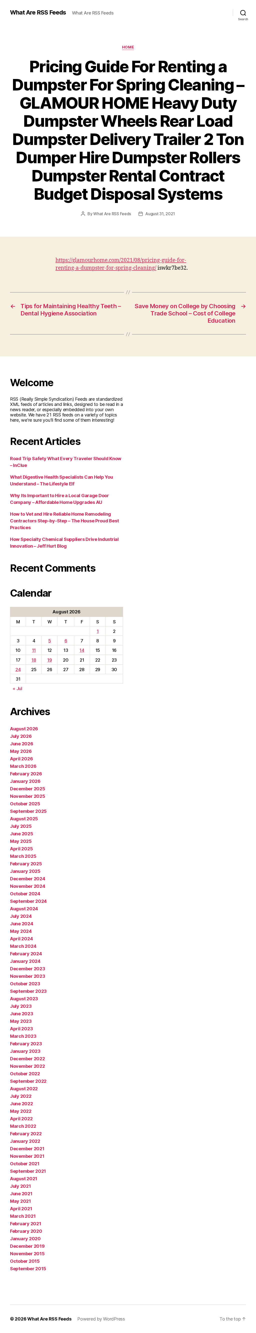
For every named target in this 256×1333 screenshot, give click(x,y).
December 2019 (27, 1246)
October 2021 (25, 1163)
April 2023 (21, 1028)
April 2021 (21, 1208)
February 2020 (26, 1231)
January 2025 (25, 871)
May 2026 (21, 751)
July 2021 (20, 1186)
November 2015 (27, 1253)
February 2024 (26, 953)
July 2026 (21, 736)
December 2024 (27, 878)
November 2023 (27, 976)
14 (82, 650)
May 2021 (20, 1201)
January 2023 (25, 1051)
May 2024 (21, 931)
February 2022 (26, 1133)
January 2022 (25, 1141)
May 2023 (21, 1021)
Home (128, 47)
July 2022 (21, 1096)
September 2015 (28, 1268)
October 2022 (25, 1073)
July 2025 (21, 826)
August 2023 (24, 998)
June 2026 (21, 743)
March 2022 (23, 1126)
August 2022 (24, 1088)
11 (34, 650)
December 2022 (27, 1058)
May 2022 (21, 1111)
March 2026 (23, 766)
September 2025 (28, 811)
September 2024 (28, 901)
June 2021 (21, 1193)
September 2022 (28, 1081)
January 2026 (25, 781)
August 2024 (24, 908)
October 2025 (25, 803)
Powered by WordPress (101, 1319)
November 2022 (27, 1066)
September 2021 (28, 1171)
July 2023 (21, 1006)
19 (49, 660)
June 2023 (21, 1013)
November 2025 (27, 796)
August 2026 (24, 728)
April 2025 (21, 848)
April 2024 (21, 938)
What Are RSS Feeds (38, 12)
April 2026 (21, 758)
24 (18, 669)
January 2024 (25, 961)
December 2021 (27, 1148)
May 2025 (21, 841)
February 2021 (25, 1223)
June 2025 (21, 833)
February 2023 (26, 1043)
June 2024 (21, 923)
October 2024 (25, 893)
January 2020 (25, 1238)
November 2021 (27, 1156)
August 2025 (24, 818)
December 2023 (27, 968)
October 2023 (25, 983)
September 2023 (28, 991)
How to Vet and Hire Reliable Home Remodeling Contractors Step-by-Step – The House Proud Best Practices (64, 520)
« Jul (17, 688)
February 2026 (26, 773)
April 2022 (21, 1118)
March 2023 (23, 1036)
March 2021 (23, 1216)
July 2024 (21, 916)
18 (34, 660)
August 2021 (23, 1178)
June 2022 (21, 1103)
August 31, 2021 (160, 213)
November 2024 (27, 886)
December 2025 (27, 788)
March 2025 (23, 856)
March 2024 (23, 946)
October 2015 (25, 1261)
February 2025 (26, 863)
